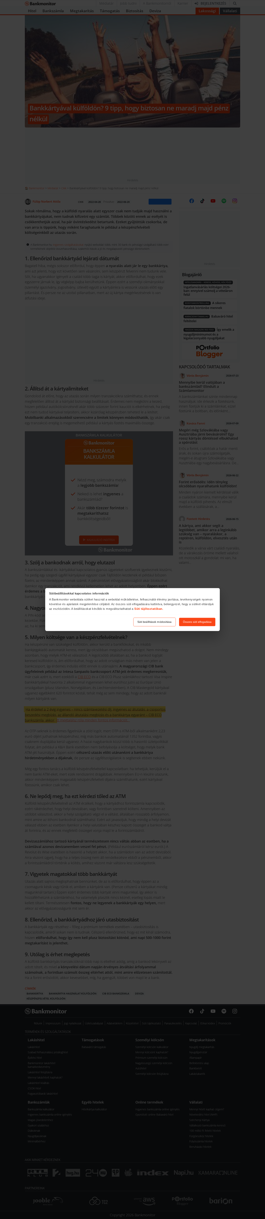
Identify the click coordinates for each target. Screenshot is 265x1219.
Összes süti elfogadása (197, 621)
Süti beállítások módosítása (154, 621)
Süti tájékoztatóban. (148, 609)
